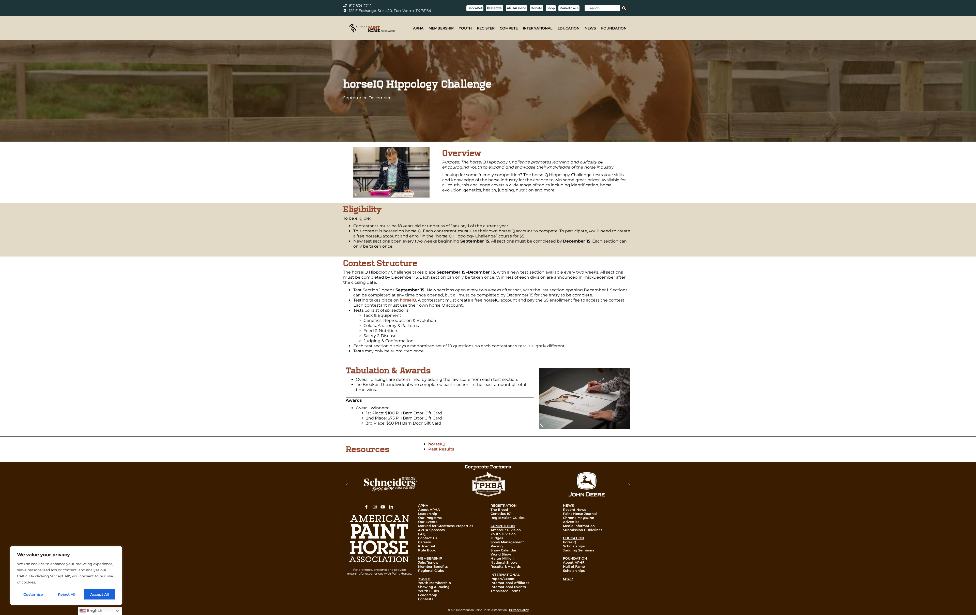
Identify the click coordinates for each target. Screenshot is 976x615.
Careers (424, 542)
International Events (508, 587)
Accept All (99, 594)
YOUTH (465, 28)
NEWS (590, 28)
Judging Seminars (578, 550)
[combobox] (602, 8)
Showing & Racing (434, 587)
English (94, 610)
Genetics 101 (501, 514)
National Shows (504, 562)
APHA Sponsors (431, 530)
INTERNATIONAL (537, 28)
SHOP (568, 579)
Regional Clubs (431, 570)
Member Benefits (433, 566)
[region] (66, 575)
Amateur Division (506, 530)
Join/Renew (428, 562)
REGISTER (486, 28)
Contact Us (427, 538)
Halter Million (502, 558)
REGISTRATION (504, 505)
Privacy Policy (519, 610)
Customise (33, 594)
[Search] (625, 8)
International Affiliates (510, 583)
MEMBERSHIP (441, 28)
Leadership (427, 514)
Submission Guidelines (582, 530)
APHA (418, 28)
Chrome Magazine (578, 518)
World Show (501, 554)
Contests (425, 599)
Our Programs (430, 518)
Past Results (441, 449)
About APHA (429, 509)
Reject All (66, 594)
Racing (497, 546)
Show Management (507, 542)
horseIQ (408, 300)
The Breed (499, 509)
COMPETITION (503, 526)
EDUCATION (568, 28)
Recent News (574, 509)
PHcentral (426, 546)
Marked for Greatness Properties (445, 526)
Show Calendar (503, 550)
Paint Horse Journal (580, 514)
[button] (347, 484)
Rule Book (427, 550)
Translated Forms (505, 591)
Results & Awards (506, 566)
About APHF (573, 562)
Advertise (571, 522)
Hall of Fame (574, 566)
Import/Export (503, 579)
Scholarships (574, 546)
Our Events (427, 522)
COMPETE (509, 28)
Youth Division (503, 534)
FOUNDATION (614, 28)
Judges (497, 538)
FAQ (421, 534)
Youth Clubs (428, 591)
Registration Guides (508, 518)
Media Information (579, 526)
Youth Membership (434, 583)
